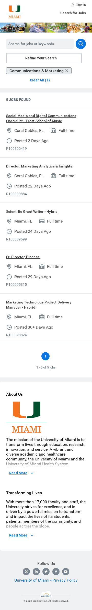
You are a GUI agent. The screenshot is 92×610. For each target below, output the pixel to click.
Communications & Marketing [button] (36, 70)
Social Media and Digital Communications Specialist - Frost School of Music (41, 118)
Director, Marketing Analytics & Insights (39, 166)
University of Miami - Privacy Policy (46, 580)
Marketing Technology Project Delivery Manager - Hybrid (38, 304)
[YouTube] (65, 571)
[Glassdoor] (46, 571)
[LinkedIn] (36, 571)
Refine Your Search (41, 58)
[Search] (81, 44)
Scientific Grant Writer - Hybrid (32, 211)
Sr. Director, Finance (23, 257)
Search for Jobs (73, 13)
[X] (26, 571)
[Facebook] (56, 571)
